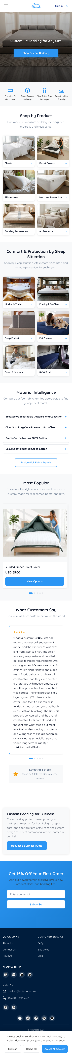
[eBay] (14, 975)
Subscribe (36, 904)
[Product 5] (42, 593)
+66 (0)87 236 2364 (18, 998)
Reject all (31, 1048)
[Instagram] (28, 1018)
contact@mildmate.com (22, 991)
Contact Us (9, 949)
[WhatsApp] (6, 1007)
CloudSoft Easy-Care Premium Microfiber (30, 427)
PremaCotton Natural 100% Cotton (26, 438)
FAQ (40, 943)
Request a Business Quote (26, 845)
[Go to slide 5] (42, 758)
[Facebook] (20, 1018)
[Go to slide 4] (40, 758)
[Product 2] (34, 593)
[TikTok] (36, 1018)
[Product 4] (40, 593)
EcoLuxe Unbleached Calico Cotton (26, 448)
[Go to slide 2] (34, 758)
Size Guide (43, 949)
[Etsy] (6, 975)
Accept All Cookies (55, 1048)
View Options (35, 581)
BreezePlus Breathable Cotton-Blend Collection (34, 416)
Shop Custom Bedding (36, 53)
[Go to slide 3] (37, 758)
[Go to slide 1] (31, 758)
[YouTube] (52, 1018)
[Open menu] (6, 6)
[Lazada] (30, 975)
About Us (8, 943)
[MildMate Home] (36, 6)
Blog (40, 955)
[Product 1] (31, 593)
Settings (12, 1048)
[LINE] (14, 1007)
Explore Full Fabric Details (36, 462)
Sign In (59, 5)
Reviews (7, 955)
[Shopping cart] (67, 6)
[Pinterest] (44, 1018)
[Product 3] (37, 593)
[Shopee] (22, 975)
